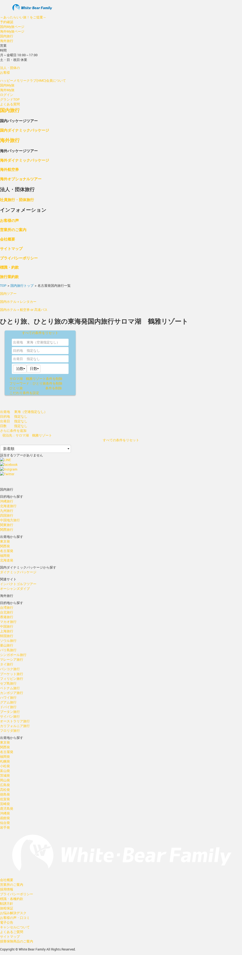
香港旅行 (6, 617)
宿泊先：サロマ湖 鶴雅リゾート (27, 435)
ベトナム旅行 (10, 688)
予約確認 (6, 22)
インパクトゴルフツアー (18, 584)
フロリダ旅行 (10, 730)
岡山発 (5, 780)
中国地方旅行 (10, 520)
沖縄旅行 (6, 501)
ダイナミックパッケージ (18, 572)
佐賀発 (5, 799)
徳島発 (5, 794)
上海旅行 (6, 631)
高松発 (5, 789)
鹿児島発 (6, 808)
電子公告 (6, 922)
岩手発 (5, 827)
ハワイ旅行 (8, 697)
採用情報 (6, 889)
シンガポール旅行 (13, 654)
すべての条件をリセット (40, 332)
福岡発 (5, 555)
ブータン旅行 (10, 711)
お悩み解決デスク (13, 913)
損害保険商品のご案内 (16, 941)
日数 (3, 426)
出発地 (18, 342)
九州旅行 (6, 510)
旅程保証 (6, 908)
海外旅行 (6, 41)
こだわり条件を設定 (24, 392)
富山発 (5, 770)
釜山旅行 (6, 645)
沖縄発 (5, 813)
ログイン (6, 94)
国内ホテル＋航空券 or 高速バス (24, 309)
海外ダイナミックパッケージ (24, 160)
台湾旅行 (6, 607)
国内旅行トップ (22, 285)
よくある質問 (10, 104)
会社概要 (7, 238)
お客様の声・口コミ (15, 917)
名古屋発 (6, 550)
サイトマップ (11, 248)
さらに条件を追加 (13, 430)
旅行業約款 (9, 276)
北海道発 (6, 560)
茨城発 (5, 775)
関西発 (5, 546)
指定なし (33, 358)
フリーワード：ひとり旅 (35, 383)
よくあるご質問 (11, 931)
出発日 (18, 358)
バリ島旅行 (8, 650)
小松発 (5, 766)
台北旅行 (6, 612)
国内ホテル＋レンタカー (18, 301)
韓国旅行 (6, 636)
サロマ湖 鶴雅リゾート (35, 378)
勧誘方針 (6, 903)
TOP (3, 285)
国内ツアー (8, 293)
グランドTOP (10, 99)
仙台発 (5, 822)
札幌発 (5, 761)
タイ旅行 (6, 664)
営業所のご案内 (13, 229)
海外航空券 (9, 169)
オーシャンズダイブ (15, 588)
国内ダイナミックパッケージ (24, 130)
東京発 (5, 541)
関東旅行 (6, 524)
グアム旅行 (8, 702)
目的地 (18, 350)
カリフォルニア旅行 (15, 726)
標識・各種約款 (11, 898)
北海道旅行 (8, 506)
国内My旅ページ (12, 26)
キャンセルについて (15, 927)
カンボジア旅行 (11, 692)
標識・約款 (9, 267)
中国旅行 (6, 626)
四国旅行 (6, 515)
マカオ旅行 (8, 621)
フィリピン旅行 (11, 678)
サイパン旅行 (10, 716)
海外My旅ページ (12, 31)
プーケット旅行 (11, 674)
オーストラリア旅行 (15, 721)
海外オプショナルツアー (21, 178)
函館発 (5, 818)
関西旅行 (6, 529)
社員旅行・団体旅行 (17, 199)
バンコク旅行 (10, 669)
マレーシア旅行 (11, 659)
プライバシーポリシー (19, 257)
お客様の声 (9, 220)
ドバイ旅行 (8, 707)
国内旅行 (6, 36)
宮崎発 (5, 803)
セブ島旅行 (8, 683)
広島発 (5, 785)
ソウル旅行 (8, 640)
